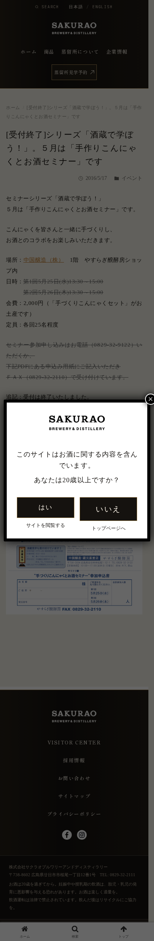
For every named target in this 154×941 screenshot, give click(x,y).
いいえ (108, 509)
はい (45, 507)
